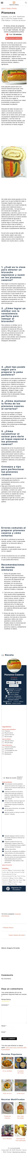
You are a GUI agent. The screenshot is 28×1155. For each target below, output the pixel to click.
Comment (5, 1005)
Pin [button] (19, 682)
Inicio (3, 8)
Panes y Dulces (12, 8)
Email (3, 1032)
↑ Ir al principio (14, 1148)
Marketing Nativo (19, 1152)
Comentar (15, 685)
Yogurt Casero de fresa (16, 935)
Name (3, 1026)
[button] (11, 677)
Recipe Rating (6, 999)
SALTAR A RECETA (15, 38)
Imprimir (11, 682)
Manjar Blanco (8, 927)
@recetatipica (16, 889)
